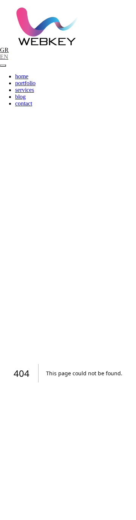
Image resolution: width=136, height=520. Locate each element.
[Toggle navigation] (3, 65)
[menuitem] (21, 76)
